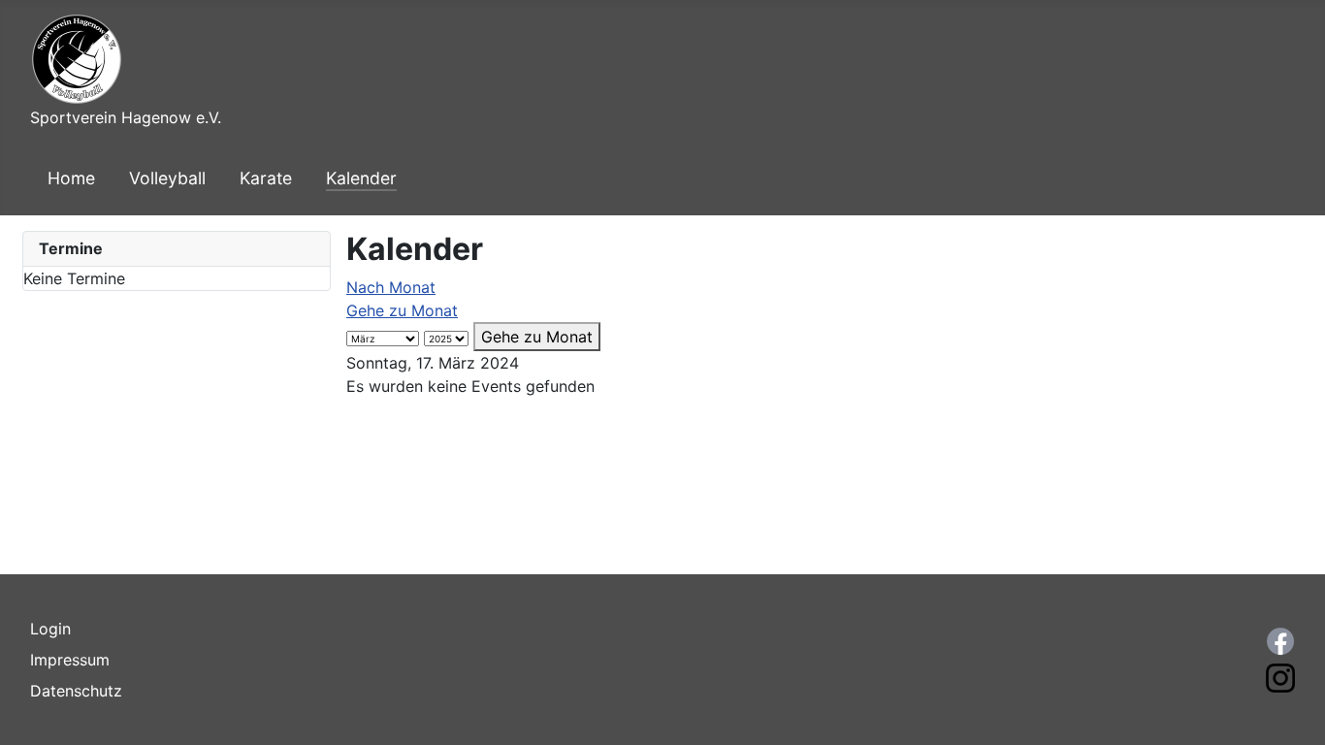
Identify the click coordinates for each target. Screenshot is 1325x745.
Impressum (70, 659)
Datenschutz (76, 690)
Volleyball (167, 178)
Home (71, 178)
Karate (266, 178)
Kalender (361, 178)
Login (50, 628)
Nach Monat (391, 287)
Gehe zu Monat (402, 310)
